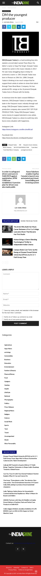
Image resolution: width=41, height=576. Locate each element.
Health (6, 389)
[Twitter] (9, 27)
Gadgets (7, 381)
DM (20, 145)
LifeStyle (7, 392)
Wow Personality (10, 443)
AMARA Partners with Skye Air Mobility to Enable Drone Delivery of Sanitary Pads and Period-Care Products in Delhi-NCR (19, 502)
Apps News (8, 348)
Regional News (9, 411)
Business (7, 359)
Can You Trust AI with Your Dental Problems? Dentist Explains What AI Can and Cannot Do (21, 475)
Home (4, 8)
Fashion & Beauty (10, 370)
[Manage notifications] (36, 571)
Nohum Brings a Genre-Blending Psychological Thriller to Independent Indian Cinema (25, 241)
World (6, 440)
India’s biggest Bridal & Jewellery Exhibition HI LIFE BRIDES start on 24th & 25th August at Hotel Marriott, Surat (20, 511)
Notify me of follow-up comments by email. (18, 317)
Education (7, 363)
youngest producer (26, 150)
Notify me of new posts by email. (15, 319)
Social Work (8, 421)
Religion (7, 414)
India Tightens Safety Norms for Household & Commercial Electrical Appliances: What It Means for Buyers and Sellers (20, 493)
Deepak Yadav (13, 145)
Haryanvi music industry (30, 145)
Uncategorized (9, 436)
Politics (6, 403)
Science (7, 418)
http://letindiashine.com (20, 210)
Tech (6, 429)
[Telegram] (23, 27)
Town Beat (34, 147)
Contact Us (24, 567)
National (7, 396)
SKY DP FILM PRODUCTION (21, 147)
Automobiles (8, 356)
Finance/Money (9, 374)
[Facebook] (4, 27)
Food (6, 378)
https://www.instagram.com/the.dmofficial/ (17, 129)
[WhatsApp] (14, 27)
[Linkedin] (19, 27)
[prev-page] (3, 262)
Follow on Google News (26, 570)
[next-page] (6, 262)
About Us (9, 567)
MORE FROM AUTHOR (29, 221)
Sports (6, 425)
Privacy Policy (13, 570)
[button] (3, 3)
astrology (7, 352)
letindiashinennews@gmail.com (24, 543)
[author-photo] (20, 205)
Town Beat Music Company (11, 150)
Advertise (16, 567)
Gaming (6, 385)
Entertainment (12, 8)
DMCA (31, 567)
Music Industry (7, 147)
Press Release (9, 407)
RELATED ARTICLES (10, 221)
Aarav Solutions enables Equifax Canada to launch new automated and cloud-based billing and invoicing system (30, 177)
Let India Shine (8, 22)
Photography (8, 400)
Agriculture (8, 345)
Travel (6, 432)
